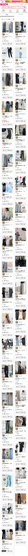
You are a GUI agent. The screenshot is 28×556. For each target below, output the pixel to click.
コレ (5, 43)
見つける (10, 11)
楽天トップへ (24, 4)
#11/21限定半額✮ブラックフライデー (20, 325)
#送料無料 (6, 519)
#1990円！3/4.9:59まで (20, 113)
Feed (3, 11)
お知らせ (17, 11)
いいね (10, 43)
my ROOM (24, 11)
